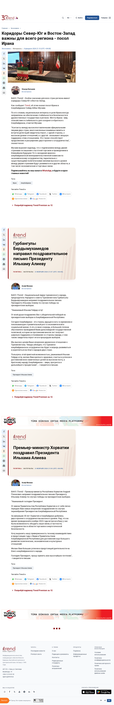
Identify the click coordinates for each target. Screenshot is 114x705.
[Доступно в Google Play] (103, 692)
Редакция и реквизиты (60, 654)
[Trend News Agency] (9, 649)
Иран (15, 183)
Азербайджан (26, 183)
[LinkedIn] (29, 692)
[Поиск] (63, 18)
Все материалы (26, 92)
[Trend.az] (10, 17)
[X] (14, 692)
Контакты (55, 657)
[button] (4, 54)
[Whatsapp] (5, 692)
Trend (27, 105)
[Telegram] (24, 692)
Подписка (76, 651)
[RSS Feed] (34, 692)
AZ (105, 700)
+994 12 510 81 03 (8, 674)
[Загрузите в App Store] (88, 692)
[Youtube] (19, 692)
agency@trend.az (8, 677)
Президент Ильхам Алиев (22, 375)
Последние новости (38, 651)
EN (101, 700)
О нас (54, 651)
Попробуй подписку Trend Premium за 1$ (33, 205)
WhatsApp (46, 170)
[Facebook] (10, 692)
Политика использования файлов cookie (100, 671)
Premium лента (36, 654)
